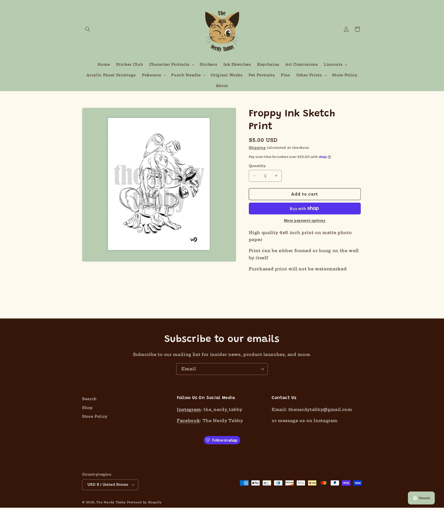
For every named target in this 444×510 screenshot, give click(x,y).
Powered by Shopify (144, 502)
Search (89, 399)
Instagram (189, 409)
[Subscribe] (262, 369)
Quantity (257, 166)
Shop (87, 407)
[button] (87, 29)
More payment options (305, 220)
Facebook (188, 420)
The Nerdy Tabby (111, 502)
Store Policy (95, 416)
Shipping (257, 147)
